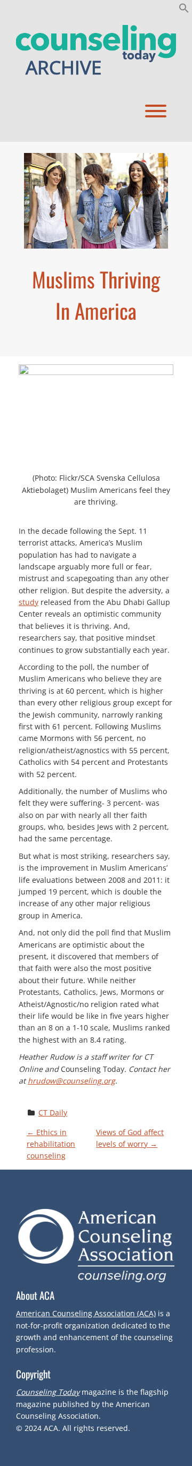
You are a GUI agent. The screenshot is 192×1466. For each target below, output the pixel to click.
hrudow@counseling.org (71, 1081)
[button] (184, 10)
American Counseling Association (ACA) (86, 1313)
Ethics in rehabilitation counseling (51, 1144)
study (28, 602)
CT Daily (52, 1112)
